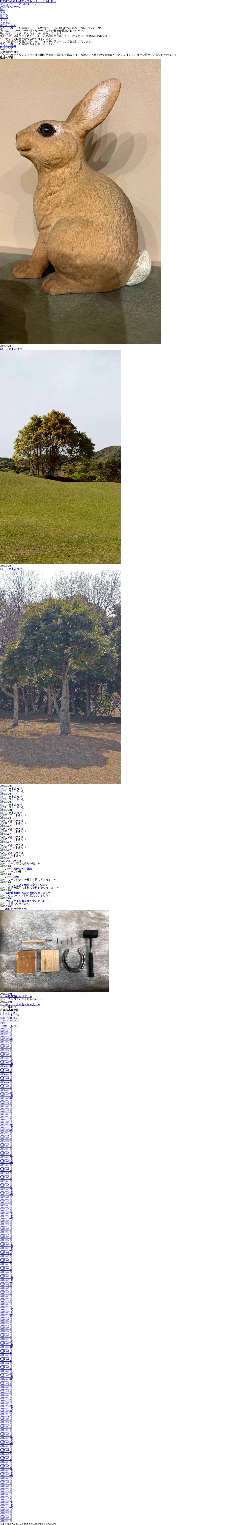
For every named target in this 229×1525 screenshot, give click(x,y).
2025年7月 (6, 1041)
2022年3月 (6, 1149)
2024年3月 (6, 1084)
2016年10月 (6, 1314)
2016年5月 (6, 1328)
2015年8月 (6, 1352)
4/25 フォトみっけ (10, 860)
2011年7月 (6, 1483)
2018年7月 (6, 1258)
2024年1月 (6, 1090)
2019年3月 (6, 1237)
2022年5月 (6, 1143)
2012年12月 (6, 1438)
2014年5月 (6, 1392)
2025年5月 (6, 1047)
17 (6, 1017)
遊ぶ (2, 9)
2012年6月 (6, 1454)
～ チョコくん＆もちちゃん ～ (20, 1004)
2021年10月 (6, 1162)
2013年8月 (6, 1416)
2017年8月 (6, 1288)
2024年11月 (6, 1063)
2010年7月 (6, 1515)
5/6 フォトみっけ (11, 348)
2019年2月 (6, 1239)
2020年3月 (6, 1205)
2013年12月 (6, 1405)
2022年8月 (6, 1135)
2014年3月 (6, 1397)
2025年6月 (6, 1044)
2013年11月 (6, 1408)
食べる (4, 14)
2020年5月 (6, 1199)
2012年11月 (6, 1440)
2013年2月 (6, 1432)
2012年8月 (6, 1448)
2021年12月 (6, 1157)
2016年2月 (6, 1336)
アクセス (5, 22)
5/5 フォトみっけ (11, 568)
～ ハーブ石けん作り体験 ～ (19, 868)
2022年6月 (6, 1140)
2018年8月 (6, 1256)
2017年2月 (6, 1304)
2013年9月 (6, 1413)
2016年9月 (6, 1317)
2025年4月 (6, 1050)
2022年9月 (6, 1132)
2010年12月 (6, 1502)
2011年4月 (6, 1491)
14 (17, 1015)
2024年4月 (6, 1082)
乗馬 (2, 12)
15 (1, 1017)
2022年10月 (6, 1130)
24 (6, 1020)
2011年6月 (6, 1486)
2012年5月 (6, 1456)
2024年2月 (6, 1087)
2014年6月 (6, 1389)
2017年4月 (6, 1298)
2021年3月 (6, 1181)
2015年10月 (6, 1347)
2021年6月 (6, 1173)
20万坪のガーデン (10, 6)
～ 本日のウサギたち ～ (16, 909)
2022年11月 (6, 1127)
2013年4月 (6, 1427)
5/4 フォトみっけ (11, 788)
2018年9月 (6, 1253)
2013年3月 (6, 1429)
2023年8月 (6, 1103)
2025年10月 (6, 1039)
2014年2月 (6, 1400)
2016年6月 (6, 1325)
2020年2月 (6, 1207)
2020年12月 (6, 1189)
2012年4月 (6, 1459)
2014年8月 (6, 1384)
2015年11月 (6, 1344)
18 (9, 1017)
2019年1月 (6, 1242)
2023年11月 (6, 1095)
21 (17, 1017)
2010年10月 (6, 1507)
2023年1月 (6, 1122)
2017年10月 (6, 1282)
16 (4, 1017)
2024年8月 (6, 1071)
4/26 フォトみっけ (11, 852)
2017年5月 (6, 1296)
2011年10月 (6, 1475)
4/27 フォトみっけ (11, 844)
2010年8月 (6, 1512)
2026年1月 (6, 1036)
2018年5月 (6, 1264)
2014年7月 (6, 1387)
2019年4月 (6, 1234)
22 (1, 1020)
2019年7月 (6, 1226)
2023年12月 (6, 1092)
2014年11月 (6, 1376)
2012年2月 (6, 1464)
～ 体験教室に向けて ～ (16, 996)
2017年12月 (6, 1277)
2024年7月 (6, 1074)
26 (12, 1020)
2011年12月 (6, 1470)
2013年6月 (6, 1421)
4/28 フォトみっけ (11, 836)
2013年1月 (6, 1435)
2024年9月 (6, 1068)
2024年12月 (6, 1060)
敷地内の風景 (8, 46)
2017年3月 (6, 1301)
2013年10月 (6, 1411)
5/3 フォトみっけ (11, 796)
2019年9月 (6, 1221)
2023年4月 (6, 1114)
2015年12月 (6, 1341)
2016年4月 (6, 1330)
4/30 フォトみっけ (11, 820)
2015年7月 (6, 1355)
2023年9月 (6, 1100)
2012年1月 (6, 1467)
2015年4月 (6, 1363)
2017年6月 (6, 1293)
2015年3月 (6, 1365)
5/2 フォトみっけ (11, 804)
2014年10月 (6, 1379)
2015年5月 (6, 1360)
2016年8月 (6, 1320)
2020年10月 (6, 1194)
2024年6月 (6, 1076)
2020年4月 (6, 1202)
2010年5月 (6, 1520)
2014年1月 (6, 1403)
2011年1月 (6, 1499)
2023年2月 (6, 1119)
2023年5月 (6, 1111)
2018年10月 (6, 1250)
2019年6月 (6, 1229)
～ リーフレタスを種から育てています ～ (27, 884)
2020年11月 (6, 1191)
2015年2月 (6, 1368)
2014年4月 (6, 1395)
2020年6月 (6, 1197)
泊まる (4, 17)
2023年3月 (6, 1116)
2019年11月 (6, 1215)
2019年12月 (6, 1213)
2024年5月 (6, 1079)
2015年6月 (6, 1357)
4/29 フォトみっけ (11, 828)
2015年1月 (6, 1371)
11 (9, 1015)
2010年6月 (6, 1518)
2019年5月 (6, 1231)
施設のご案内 (8, 25)
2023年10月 (6, 1098)
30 (4, 1023)
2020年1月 (6, 1210)
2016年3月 (6, 1333)
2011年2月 (6, 1496)
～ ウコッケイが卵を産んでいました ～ (25, 900)
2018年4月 (6, 1266)
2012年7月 (6, 1451)
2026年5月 (6, 1028)
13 (14, 1015)
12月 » (14, 1025)
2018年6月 (6, 1261)
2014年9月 (6, 1381)
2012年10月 (6, 1443)
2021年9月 (6, 1165)
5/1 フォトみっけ (11, 812)
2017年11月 (6, 1280)
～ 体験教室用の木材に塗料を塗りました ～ (28, 892)
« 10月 (3, 1025)
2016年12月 (6, 1309)
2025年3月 (6, 1052)
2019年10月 (6, 1218)
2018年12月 (6, 1245)
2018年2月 (6, 1272)
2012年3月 (6, 1462)
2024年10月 (6, 1066)
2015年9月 (6, 1349)
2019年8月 (6, 1223)
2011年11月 (6, 1472)
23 (4, 1020)
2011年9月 (6, 1478)
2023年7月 (6, 1106)
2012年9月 (6, 1446)
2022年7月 (6, 1138)
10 (6, 1015)
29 (1, 1023)
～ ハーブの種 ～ (12, 876)
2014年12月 (6, 1373)
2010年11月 (6, 1504)
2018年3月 (6, 1269)
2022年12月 (6, 1124)
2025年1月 (6, 1058)
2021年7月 (6, 1170)
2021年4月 (6, 1178)
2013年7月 (6, 1419)
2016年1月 (6, 1339)
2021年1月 (6, 1186)
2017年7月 (6, 1290)
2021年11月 (6, 1159)
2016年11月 (6, 1312)
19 (12, 1017)
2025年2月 (6, 1055)
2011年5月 (6, 1488)
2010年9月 (6, 1510)
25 (9, 1020)
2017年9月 (6, 1285)
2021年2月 (6, 1183)
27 (14, 1020)
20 (14, 1017)
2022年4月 (6, 1146)
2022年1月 (6, 1154)
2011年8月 (6, 1480)
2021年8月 (6, 1167)
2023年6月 (6, 1108)
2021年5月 (6, 1175)
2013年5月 (6, 1424)
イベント (5, 20)
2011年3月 (6, 1494)
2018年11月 (6, 1248)
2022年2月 (6, 1151)
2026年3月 (6, 1033)
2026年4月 (6, 1031)
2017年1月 (6, 1306)
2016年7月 (6, 1322)
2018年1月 (6, 1274)
